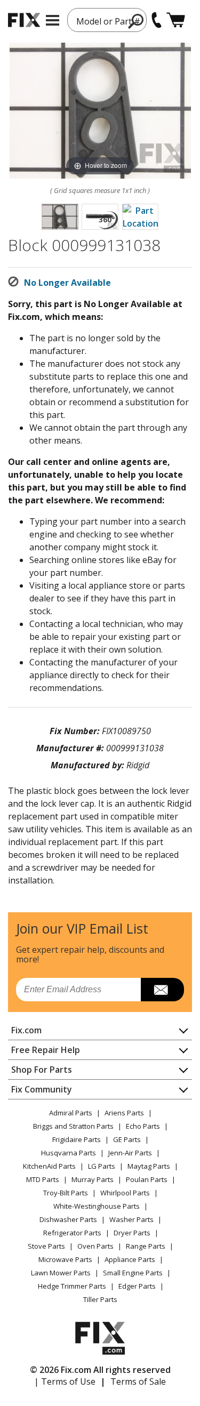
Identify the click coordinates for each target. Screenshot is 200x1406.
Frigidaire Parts (76, 1139)
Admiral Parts (70, 1113)
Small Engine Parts (133, 1273)
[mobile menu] (52, 20)
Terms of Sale (138, 1381)
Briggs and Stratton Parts (73, 1126)
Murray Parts (92, 1179)
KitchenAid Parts (49, 1166)
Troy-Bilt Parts (65, 1193)
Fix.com (26, 1030)
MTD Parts (42, 1179)
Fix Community (41, 1089)
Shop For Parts (41, 1069)
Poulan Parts (146, 1179)
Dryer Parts (132, 1233)
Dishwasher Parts (68, 1219)
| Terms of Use (64, 1381)
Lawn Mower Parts (61, 1273)
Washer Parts (131, 1219)
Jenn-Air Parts (130, 1153)
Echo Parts (143, 1126)
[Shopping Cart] (175, 20)
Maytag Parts (148, 1166)
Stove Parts (46, 1246)
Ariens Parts (124, 1113)
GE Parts (127, 1139)
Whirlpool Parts (125, 1193)
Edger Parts (137, 1286)
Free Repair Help (45, 1050)
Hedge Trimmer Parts (72, 1286)
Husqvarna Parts (68, 1153)
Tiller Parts (100, 1299)
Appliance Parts (130, 1259)
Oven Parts (95, 1246)
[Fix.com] (24, 20)
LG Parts (101, 1166)
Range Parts (145, 1246)
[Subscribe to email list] (162, 989)
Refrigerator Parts (72, 1233)
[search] (136, 21)
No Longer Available (67, 282)
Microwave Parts (65, 1259)
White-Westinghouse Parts (96, 1206)
